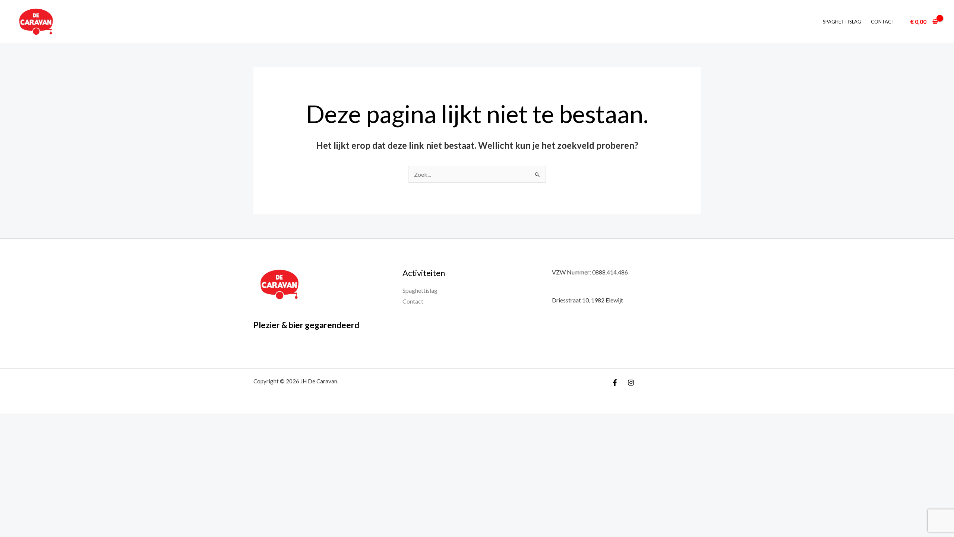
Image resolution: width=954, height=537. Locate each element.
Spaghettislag (842, 22)
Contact (883, 22)
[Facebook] (615, 382)
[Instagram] (631, 382)
